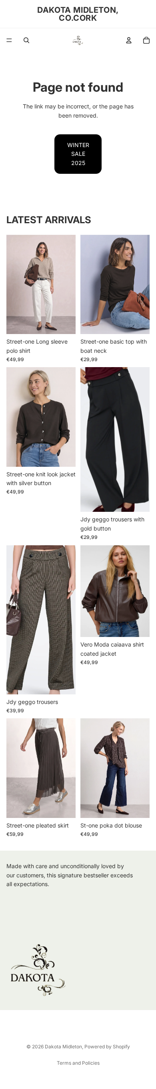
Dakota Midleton (63, 1047)
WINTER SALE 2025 (78, 154)
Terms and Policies (78, 1063)
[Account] (129, 40)
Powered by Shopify (107, 1047)
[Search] (26, 40)
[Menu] (9, 40)
